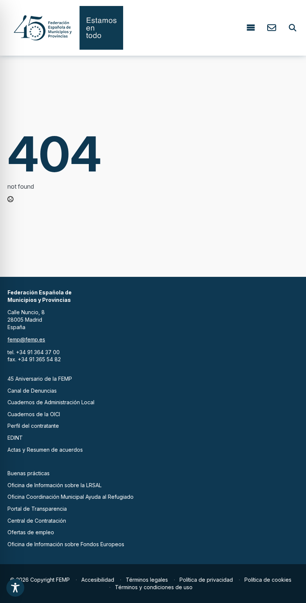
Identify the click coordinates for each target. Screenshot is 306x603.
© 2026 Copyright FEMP (40, 579)
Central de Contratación (36, 520)
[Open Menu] (250, 28)
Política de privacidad (206, 579)
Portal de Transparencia (37, 508)
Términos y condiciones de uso (154, 587)
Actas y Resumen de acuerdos (45, 449)
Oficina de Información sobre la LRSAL (54, 485)
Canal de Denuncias (32, 390)
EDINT (15, 438)
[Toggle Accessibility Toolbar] (15, 587)
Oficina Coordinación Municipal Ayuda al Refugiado (70, 497)
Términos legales (147, 579)
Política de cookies (267, 579)
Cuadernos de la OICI (33, 414)
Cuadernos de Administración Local (50, 402)
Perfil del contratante (33, 426)
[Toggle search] (293, 28)
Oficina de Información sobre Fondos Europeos (65, 544)
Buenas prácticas (28, 473)
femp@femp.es (26, 339)
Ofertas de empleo (30, 532)
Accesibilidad (97, 579)
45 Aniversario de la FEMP (39, 378)
